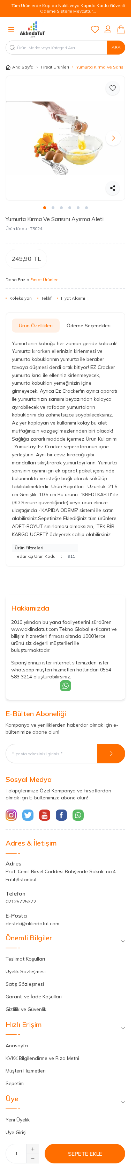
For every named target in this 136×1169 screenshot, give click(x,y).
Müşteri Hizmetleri (26, 1065)
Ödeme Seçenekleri (89, 320)
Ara (116, 47)
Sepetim (15, 1078)
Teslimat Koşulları (25, 953)
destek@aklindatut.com (32, 918)
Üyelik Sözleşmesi (26, 966)
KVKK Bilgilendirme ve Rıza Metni (42, 1053)
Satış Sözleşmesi (25, 979)
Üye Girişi (16, 1127)
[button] (17, 135)
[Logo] (51, 29)
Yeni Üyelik (18, 1114)
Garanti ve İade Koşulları (34, 991)
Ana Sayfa (22, 67)
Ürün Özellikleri (36, 320)
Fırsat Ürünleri (55, 67)
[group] (65, 135)
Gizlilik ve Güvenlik (26, 1004)
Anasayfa (17, 1040)
